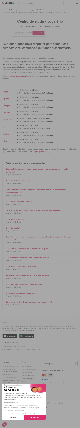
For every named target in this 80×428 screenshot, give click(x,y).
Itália (4, 127)
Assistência (25, 382)
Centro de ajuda (14, 10)
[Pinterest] (46, 407)
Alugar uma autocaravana (10, 366)
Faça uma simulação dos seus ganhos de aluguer (10, 370)
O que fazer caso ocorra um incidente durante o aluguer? (27, 249)
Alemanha (6, 113)
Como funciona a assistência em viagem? (21, 266)
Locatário (25, 10)
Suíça (4, 141)
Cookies (61, 403)
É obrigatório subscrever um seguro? (19, 201)
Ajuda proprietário (28, 375)
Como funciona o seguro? (15, 219)
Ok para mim (35, 417)
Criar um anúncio (7, 374)
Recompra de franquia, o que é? (18, 181)
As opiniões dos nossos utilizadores (13, 346)
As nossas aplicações (9, 377)
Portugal (6, 106)
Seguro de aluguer (28, 378)
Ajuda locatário (27, 372)
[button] (4, 424)
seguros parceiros (18, 76)
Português (48, 364)
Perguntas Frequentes (29, 369)
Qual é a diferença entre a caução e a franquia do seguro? (27, 257)
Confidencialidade (51, 403)
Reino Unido (7, 120)
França (5, 91)
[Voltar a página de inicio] (8, 3)
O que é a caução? (13, 228)
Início (4, 10)
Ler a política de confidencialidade (14, 411)
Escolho (13, 417)
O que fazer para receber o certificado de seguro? (24, 284)
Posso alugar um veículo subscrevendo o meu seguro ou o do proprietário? (34, 210)
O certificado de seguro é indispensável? (21, 293)
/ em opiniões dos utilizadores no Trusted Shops (21, 349)
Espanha (5, 98)
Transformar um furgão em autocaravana (10, 381)
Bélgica (5, 134)
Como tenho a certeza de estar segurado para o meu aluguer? (29, 302)
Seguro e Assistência (37, 10)
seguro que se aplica (41, 152)
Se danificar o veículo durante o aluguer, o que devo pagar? (28, 275)
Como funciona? (27, 366)
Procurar (38, 33)
